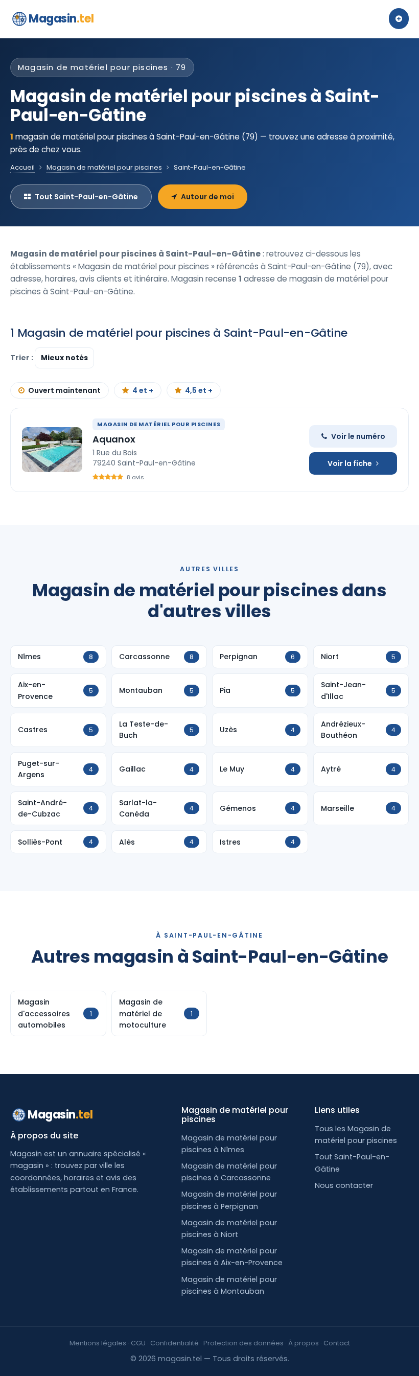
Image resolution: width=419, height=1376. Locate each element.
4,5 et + (199, 390)
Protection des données (243, 1343)
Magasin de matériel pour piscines (104, 167)
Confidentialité (174, 1343)
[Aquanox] (52, 449)
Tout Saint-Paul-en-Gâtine (86, 197)
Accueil (22, 167)
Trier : (22, 358)
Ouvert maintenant (64, 390)
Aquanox (113, 439)
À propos (303, 1343)
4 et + (142, 390)
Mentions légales (97, 1343)
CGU (138, 1343)
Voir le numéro (358, 436)
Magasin (61, 19)
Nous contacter (344, 1185)
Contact (336, 1343)
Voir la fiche (350, 463)
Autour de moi (207, 197)
